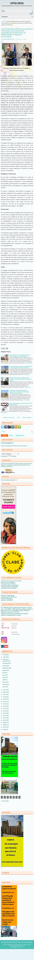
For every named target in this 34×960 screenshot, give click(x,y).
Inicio (18, 417)
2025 (4, 657)
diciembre (5, 661)
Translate (13, 456)
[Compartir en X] (5, 348)
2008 (4, 725)
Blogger (30, 942)
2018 (4, 701)
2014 (4, 711)
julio (3, 672)
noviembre (5, 663)
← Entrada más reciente (8, 417)
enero (4, 686)
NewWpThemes (12, 944)
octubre (4, 666)
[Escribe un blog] (4, 348)
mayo (4, 677)
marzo (4, 682)
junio (3, 675)
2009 (4, 722)
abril (3, 679)
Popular (4, 435)
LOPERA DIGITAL (17, 3)
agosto (4, 670)
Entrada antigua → (27, 417)
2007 (4, 727)
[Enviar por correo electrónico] (2, 348)
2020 (4, 697)
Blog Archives (20, 435)
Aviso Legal (5, 801)
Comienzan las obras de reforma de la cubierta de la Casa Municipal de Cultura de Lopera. (20, 379)
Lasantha (28, 944)
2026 (4, 654)
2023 (4, 690)
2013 (4, 713)
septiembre (5, 668)
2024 (4, 659)
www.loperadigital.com (8, 39)
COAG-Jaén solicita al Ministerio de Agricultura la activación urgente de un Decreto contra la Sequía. (19, 392)
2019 (4, 699)
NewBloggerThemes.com (17, 947)
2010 (4, 720)
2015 (4, 708)
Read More (29, 363)
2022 (4, 692)
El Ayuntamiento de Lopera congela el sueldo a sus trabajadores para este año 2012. (20, 367)
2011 (4, 718)
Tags (11, 435)
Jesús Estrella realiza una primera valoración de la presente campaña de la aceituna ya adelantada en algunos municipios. (17, 32)
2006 (4, 729)
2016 (4, 706)
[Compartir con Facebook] (7, 348)
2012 (4, 715)
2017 (4, 704)
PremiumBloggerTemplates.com (17, 945)
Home (3, 21)
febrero (4, 684)
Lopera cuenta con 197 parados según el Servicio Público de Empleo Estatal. (19, 355)
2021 (4, 694)
